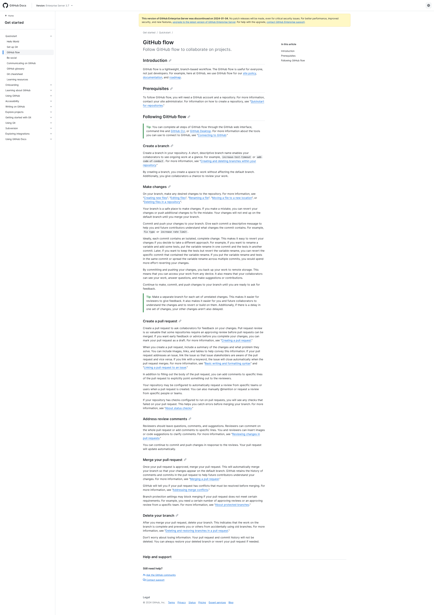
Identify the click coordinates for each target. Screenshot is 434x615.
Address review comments (165, 419)
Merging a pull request (204, 479)
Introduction (155, 60)
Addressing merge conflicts (190, 489)
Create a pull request (160, 321)
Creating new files (155, 197)
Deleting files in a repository (162, 202)
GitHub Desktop (200, 131)
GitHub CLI (178, 131)
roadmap (175, 77)
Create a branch (156, 146)
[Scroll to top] (426, 607)
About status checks (178, 408)
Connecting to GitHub (212, 135)
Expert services (217, 602)
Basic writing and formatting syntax (228, 363)
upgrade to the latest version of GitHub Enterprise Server (204, 22)
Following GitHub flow (164, 116)
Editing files (178, 197)
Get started (14, 23)
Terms (171, 602)
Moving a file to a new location (232, 197)
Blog (231, 602)
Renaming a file (199, 197)
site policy (249, 73)
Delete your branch (158, 515)
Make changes (155, 187)
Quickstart (165, 32)
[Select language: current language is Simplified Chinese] (428, 5)
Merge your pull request (162, 460)
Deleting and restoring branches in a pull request (196, 530)
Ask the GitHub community (161, 574)
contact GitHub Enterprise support (286, 22)
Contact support (155, 579)
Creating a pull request (236, 340)
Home (11, 15)
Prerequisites (156, 88)
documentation (152, 77)
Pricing (202, 602)
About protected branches (232, 504)
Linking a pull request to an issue (165, 367)
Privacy (181, 602)
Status (192, 602)
